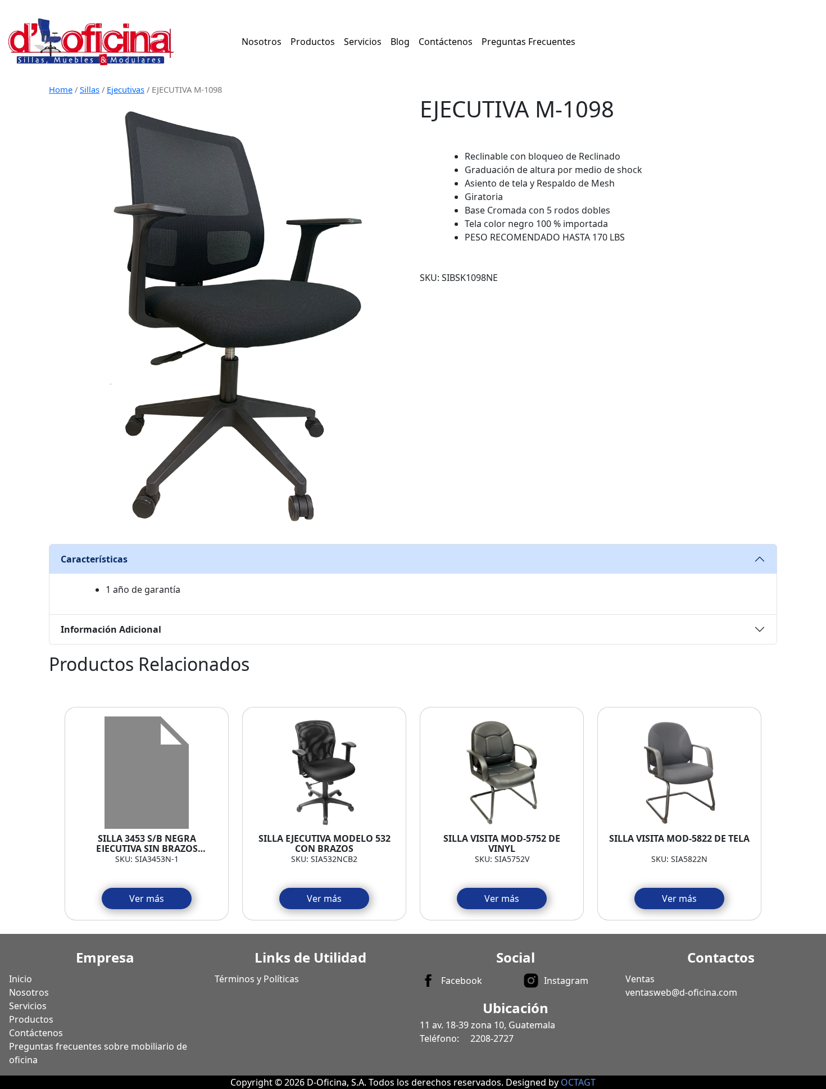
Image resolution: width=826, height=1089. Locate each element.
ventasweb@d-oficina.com (681, 992)
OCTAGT (578, 1082)
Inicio (20, 979)
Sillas (89, 89)
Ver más (146, 898)
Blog (400, 41)
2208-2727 (492, 1038)
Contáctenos (446, 41)
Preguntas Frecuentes (528, 41)
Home (60, 89)
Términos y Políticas (257, 979)
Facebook (461, 980)
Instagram (566, 980)
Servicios (363, 41)
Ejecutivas (125, 89)
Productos (313, 41)
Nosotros (262, 41)
